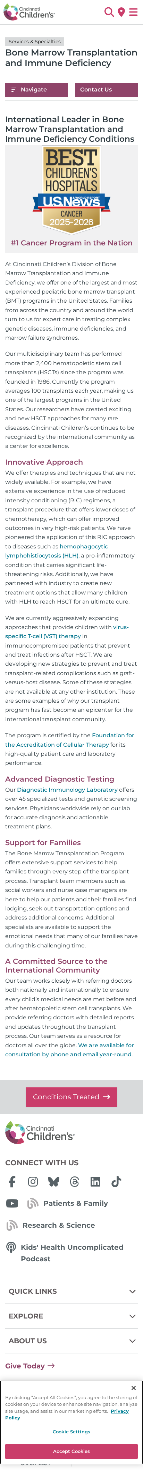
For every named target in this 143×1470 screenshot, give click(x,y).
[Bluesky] (54, 1182)
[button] (109, 12)
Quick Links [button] (33, 1291)
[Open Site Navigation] (133, 12)
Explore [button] (26, 1316)
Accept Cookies (71, 1451)
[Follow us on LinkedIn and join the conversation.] (95, 1182)
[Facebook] (12, 1182)
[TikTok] (116, 1182)
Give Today (25, 1366)
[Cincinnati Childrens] (71, 1133)
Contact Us (96, 89)
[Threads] (75, 1182)
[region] (71, 1422)
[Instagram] (33, 1182)
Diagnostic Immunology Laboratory (67, 789)
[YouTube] (12, 1203)
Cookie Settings (71, 1431)
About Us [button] (28, 1341)
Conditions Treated (66, 1097)
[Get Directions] (121, 12)
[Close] (133, 1388)
